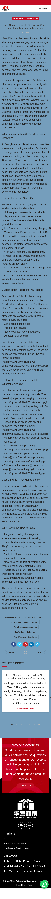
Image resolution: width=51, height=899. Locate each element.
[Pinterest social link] (25, 644)
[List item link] (25, 838)
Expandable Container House (25, 19)
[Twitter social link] (19, 644)
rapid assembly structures (25, 637)
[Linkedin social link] (31, 644)
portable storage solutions (25, 627)
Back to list (25, 652)
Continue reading (25, 708)
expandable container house (25, 622)
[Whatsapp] (29, 825)
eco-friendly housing (36, 617)
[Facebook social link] (13, 644)
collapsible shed (12, 617)
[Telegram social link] (37, 644)
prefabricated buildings (25, 632)
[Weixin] (21, 825)
